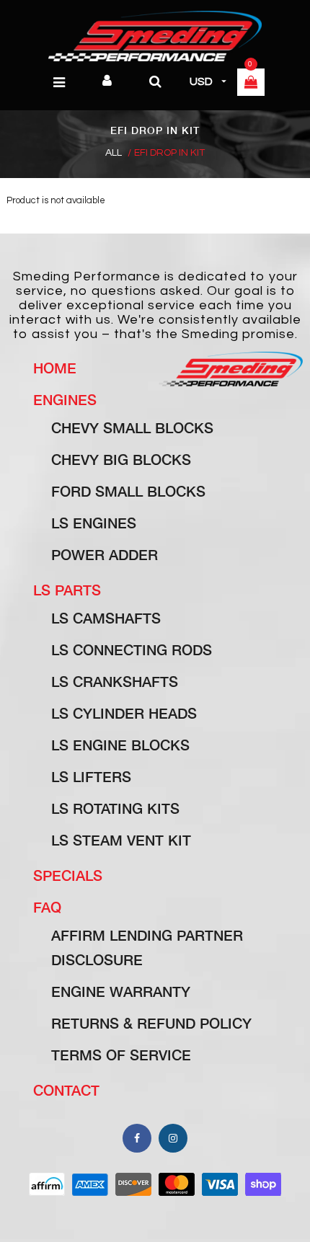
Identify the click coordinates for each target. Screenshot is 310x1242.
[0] (251, 84)
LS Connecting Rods (131, 649)
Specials (67, 875)
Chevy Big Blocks (121, 459)
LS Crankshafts (114, 681)
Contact (66, 1090)
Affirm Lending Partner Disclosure (147, 947)
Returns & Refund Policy (151, 1023)
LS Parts (67, 589)
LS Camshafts (106, 617)
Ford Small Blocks (128, 491)
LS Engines (93, 522)
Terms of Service (121, 1054)
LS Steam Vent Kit (121, 839)
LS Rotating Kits (115, 808)
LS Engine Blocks (120, 744)
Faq (47, 906)
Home (54, 367)
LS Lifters (91, 776)
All (113, 153)
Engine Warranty (120, 991)
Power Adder (104, 554)
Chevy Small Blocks (132, 427)
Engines (65, 399)
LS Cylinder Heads (124, 713)
